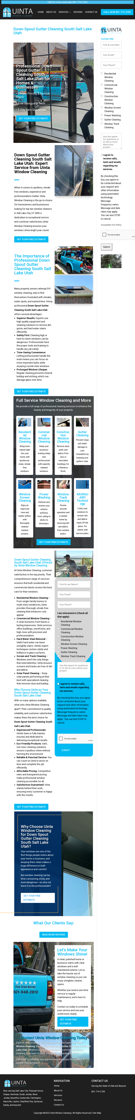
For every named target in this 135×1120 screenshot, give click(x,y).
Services (63, 12)
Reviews (78, 12)
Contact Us (91, 12)
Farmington (35, 1098)
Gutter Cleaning (82, 433)
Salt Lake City (21, 1091)
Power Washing (44, 495)
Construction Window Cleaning (63, 436)
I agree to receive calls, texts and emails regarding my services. (74, 687)
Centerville (25, 1098)
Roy (31, 1101)
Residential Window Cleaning (24, 436)
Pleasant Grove (36, 1091)
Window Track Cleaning (63, 497)
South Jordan (26, 1094)
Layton (16, 1101)
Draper (6, 1094)
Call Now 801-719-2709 (117, 12)
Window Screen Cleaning (25, 497)
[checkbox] (58, 621)
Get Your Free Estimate (33, 118)
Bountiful (15, 1098)
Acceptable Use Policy (67, 729)
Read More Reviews (53, 934)
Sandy (6, 1105)
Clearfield (24, 1101)
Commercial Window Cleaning (44, 436)
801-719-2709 (98, 1091)
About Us (51, 12)
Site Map (97, 1113)
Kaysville (7, 1101)
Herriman (14, 1094)
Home (41, 12)
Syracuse (38, 1101)
